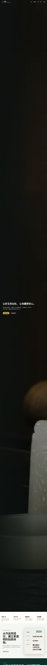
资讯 (38, 1)
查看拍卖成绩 (13, 313)
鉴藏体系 (34, 1)
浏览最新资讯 (6, 313)
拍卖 (31, 1)
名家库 (44, 1)
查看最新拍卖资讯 (6, 651)
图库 (41, 1)
